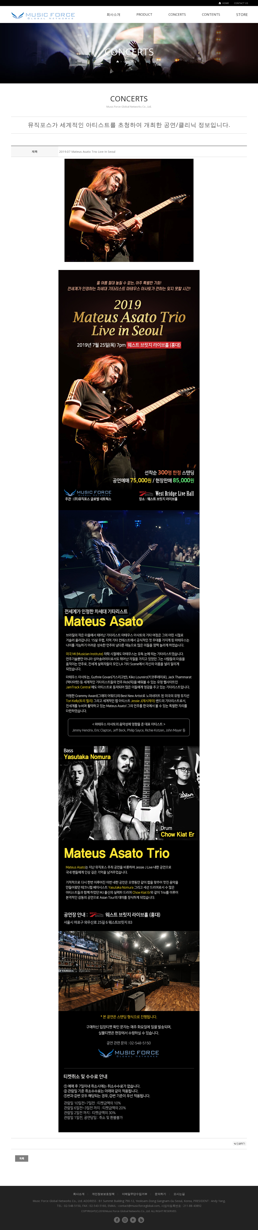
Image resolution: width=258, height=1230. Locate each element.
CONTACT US (241, 3)
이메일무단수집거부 (134, 1194)
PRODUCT (144, 14)
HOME (225, 3)
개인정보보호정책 (103, 1194)
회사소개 (113, 14)
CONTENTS (211, 14)
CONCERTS (177, 14)
